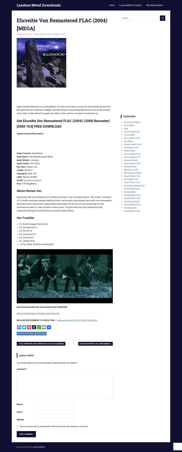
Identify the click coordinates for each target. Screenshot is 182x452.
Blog (126, 128)
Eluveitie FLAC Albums (26, 333)
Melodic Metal (130, 166)
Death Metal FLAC (42, 34)
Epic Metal (128, 141)
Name (20, 404)
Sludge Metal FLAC (132, 195)
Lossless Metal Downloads (39, 5)
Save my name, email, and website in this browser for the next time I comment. (54, 426)
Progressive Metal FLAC (134, 185)
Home (112, 5)
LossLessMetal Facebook (130, 5)
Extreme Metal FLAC (133, 144)
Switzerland (41, 333)
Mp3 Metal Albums (154, 5)
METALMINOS (39, 447)
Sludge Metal (130, 192)
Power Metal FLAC (132, 182)
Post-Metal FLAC (131, 179)
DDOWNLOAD (29, 313)
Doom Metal (129, 135)
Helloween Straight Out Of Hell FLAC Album (77, 320)
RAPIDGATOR (53, 313)
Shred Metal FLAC (132, 189)
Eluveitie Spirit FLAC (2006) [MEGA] (94, 344)
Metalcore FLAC (131, 170)
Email (20, 412)
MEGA (20, 313)
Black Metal (129, 125)
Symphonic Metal (131, 201)
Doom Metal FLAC (132, 138)
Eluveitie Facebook (32, 180)
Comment (22, 369)
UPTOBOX (41, 313)
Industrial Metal (131, 160)
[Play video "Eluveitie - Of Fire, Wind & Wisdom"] (65, 276)
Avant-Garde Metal (132, 122)
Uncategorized (130, 208)
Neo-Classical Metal (132, 173)
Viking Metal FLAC (132, 211)
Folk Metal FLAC (57, 34)
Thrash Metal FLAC (132, 204)
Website (20, 419)
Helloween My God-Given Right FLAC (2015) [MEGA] (41, 344)
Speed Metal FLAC (132, 198)
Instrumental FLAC (132, 163)
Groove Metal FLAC (132, 154)
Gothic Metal (129, 151)
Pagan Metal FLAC (132, 176)
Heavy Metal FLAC (132, 157)
